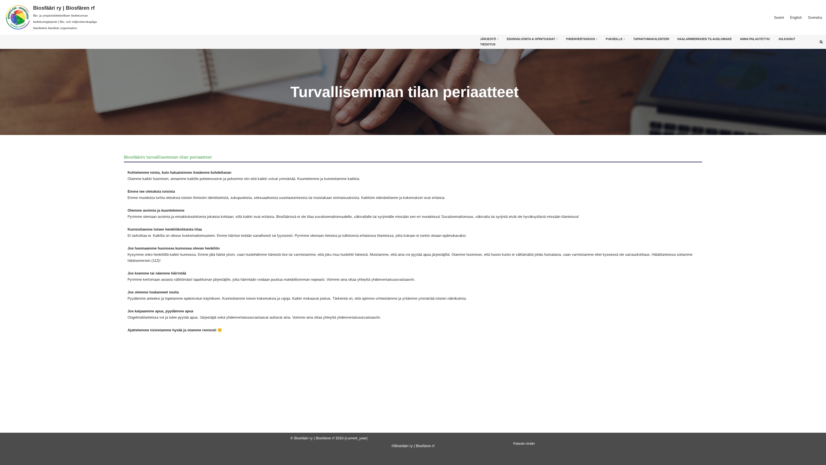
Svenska (815, 18)
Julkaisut (786, 39)
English (796, 18)
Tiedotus (487, 44)
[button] (498, 39)
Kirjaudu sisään (524, 443)
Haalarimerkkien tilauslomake (704, 39)
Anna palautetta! (755, 39)
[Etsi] (821, 41)
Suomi (779, 18)
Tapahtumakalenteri (651, 39)
